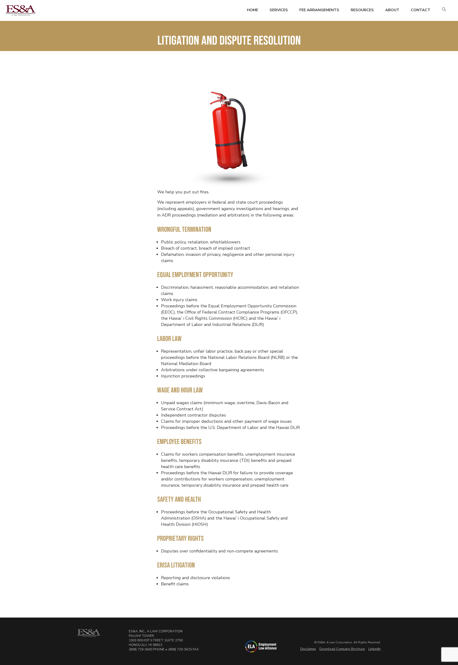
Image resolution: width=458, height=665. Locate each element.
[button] (444, 9)
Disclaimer (308, 649)
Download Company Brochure (342, 649)
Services (279, 10)
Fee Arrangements (319, 10)
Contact (420, 10)
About (392, 10)
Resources (362, 10)
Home (252, 10)
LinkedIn (374, 649)
